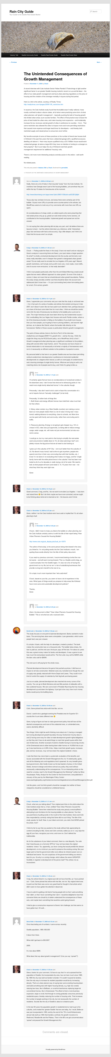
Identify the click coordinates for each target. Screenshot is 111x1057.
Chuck (46, 84)
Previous (13, 62)
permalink (64, 168)
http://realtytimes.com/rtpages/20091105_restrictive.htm (43, 104)
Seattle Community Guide (30, 55)
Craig (28, 248)
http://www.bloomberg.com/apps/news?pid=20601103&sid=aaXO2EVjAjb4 (53, 194)
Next (99, 62)
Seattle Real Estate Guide (49, 55)
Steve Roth (30, 922)
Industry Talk (14, 55)
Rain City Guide (22, 11)
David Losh (30, 631)
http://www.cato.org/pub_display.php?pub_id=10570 (47, 541)
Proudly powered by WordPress (55, 1049)
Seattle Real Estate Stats (69, 55)
